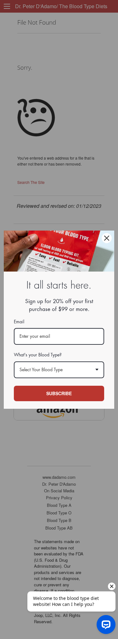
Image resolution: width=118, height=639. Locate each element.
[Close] (106, 238)
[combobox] (59, 369)
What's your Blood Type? (38, 355)
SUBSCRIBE (59, 393)
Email (19, 322)
